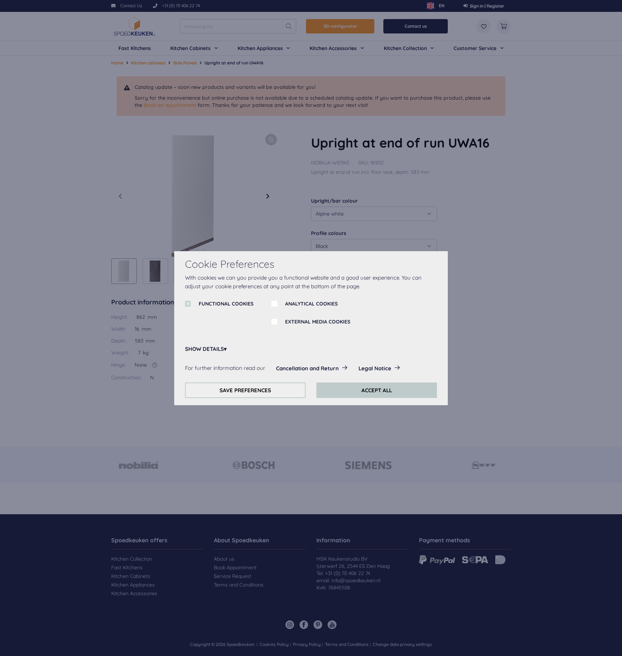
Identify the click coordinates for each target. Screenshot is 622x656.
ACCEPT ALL (376, 390)
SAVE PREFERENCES (245, 390)
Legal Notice (375, 368)
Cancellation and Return (307, 368)
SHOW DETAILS (204, 348)
